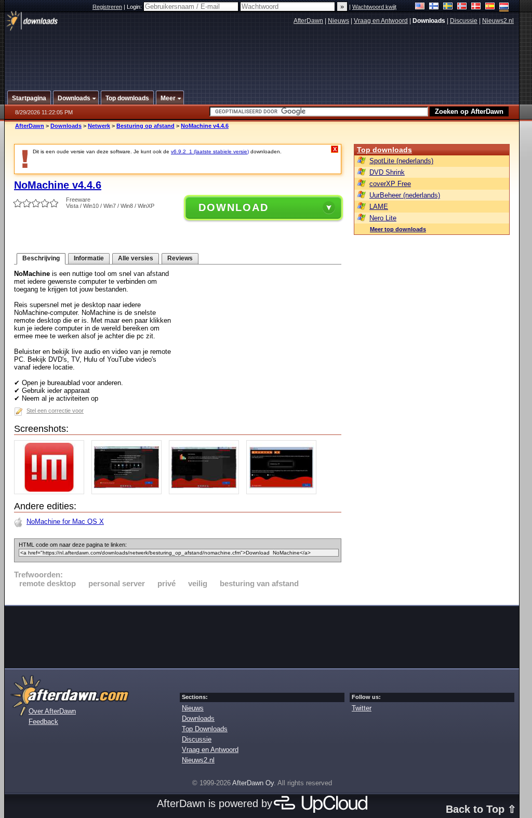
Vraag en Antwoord (381, 20)
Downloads (66, 126)
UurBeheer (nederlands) (404, 195)
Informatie (89, 258)
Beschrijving (41, 258)
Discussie (463, 20)
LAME (378, 206)
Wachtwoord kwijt (374, 7)
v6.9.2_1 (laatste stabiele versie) (210, 151)
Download (233, 207)
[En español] (490, 7)
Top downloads (384, 150)
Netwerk (99, 126)
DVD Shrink (387, 172)
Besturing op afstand (145, 126)
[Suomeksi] (434, 7)
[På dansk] (476, 7)
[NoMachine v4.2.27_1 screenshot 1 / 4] (51, 492)
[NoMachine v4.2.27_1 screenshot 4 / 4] (284, 492)
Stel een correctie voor (55, 410)
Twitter (361, 708)
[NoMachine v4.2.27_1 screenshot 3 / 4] (206, 492)
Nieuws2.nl (498, 20)
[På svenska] (448, 7)
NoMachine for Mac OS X (65, 521)
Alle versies (135, 258)
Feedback (43, 721)
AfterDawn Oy (253, 783)
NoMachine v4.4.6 (205, 126)
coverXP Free (390, 184)
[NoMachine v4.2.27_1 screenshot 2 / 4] (129, 492)
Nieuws (338, 20)
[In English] (420, 7)
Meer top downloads (398, 229)
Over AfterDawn (52, 711)
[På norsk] (462, 7)
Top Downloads (205, 729)
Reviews (180, 258)
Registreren (107, 7)
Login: (135, 7)
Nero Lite (382, 218)
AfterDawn (308, 20)
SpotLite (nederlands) (401, 161)
